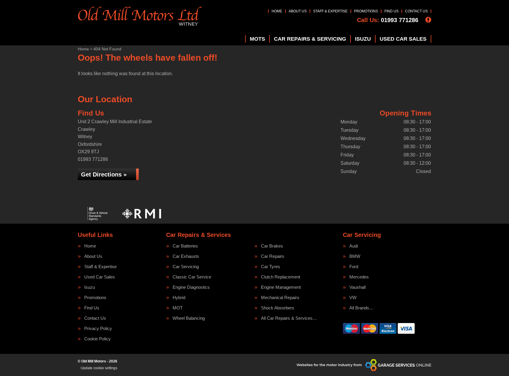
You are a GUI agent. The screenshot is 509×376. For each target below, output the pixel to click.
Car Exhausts (186, 256)
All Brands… (361, 308)
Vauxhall (357, 287)
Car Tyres (270, 266)
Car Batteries (185, 246)
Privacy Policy (98, 328)
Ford (353, 266)
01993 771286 (387, 20)
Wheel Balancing (189, 318)
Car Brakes (272, 246)
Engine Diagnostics (191, 287)
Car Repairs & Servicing (310, 39)
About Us (298, 11)
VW (352, 297)
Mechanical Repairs (280, 297)
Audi (353, 246)
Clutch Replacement (280, 277)
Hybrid (179, 297)
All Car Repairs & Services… (289, 318)
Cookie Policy (97, 339)
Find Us (391, 11)
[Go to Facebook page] (428, 20)
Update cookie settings (99, 368)
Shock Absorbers (277, 308)
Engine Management (281, 287)
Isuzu (363, 39)
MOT (178, 308)
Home (277, 11)
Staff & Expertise (330, 11)
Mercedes (359, 277)
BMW (354, 256)
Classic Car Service (192, 277)
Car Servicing (186, 266)
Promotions (366, 11)
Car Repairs (272, 256)
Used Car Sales (403, 39)
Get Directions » (104, 174)
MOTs (257, 39)
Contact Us (416, 11)
